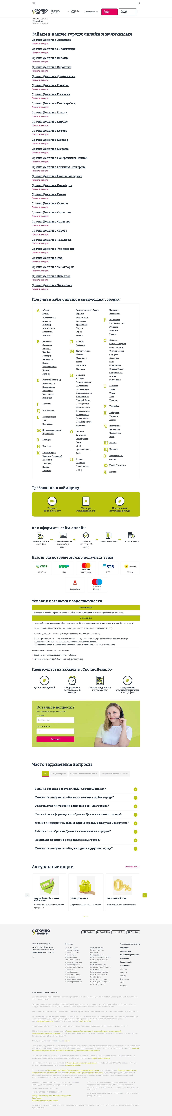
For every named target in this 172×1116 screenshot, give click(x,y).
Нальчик (80, 375)
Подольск (80, 462)
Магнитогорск (83, 351)
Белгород (46, 355)
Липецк (79, 341)
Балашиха (47, 345)
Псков (79, 470)
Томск (112, 393)
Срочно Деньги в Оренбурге (52, 185)
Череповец (114, 429)
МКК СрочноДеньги (39, 19)
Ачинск (46, 335)
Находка (80, 378)
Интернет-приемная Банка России (86, 1070)
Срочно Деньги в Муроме (50, 148)
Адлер (45, 313)
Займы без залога (97, 970)
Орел (78, 446)
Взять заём (124, 958)
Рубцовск (113, 327)
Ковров (45, 467)
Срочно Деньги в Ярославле (52, 285)
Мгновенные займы (72, 960)
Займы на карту (71, 957)
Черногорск (115, 433)
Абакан (45, 310)
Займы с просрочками (73, 982)
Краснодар (81, 321)
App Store (135, 932)
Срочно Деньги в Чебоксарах (53, 266)
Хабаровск (114, 412)
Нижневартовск (84, 393)
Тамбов (113, 389)
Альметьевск (49, 317)
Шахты (112, 442)
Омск (78, 442)
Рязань (112, 334)
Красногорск (82, 317)
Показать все (131, 867)
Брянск (45, 374)
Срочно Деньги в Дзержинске (53, 76)
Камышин (47, 460)
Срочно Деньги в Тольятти (51, 239)
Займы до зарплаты (72, 965)
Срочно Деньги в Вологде (50, 57)
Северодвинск (116, 347)
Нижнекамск (82, 396)
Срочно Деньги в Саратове (51, 221)
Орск (78, 453)
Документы (124, 979)
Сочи (111, 361)
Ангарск (46, 321)
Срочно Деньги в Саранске (51, 212)
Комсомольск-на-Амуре (87, 310)
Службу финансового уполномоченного (82, 1063)
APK (120, 932)
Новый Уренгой (83, 422)
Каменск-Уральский (52, 456)
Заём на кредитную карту (99, 972)
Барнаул (46, 348)
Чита (111, 436)
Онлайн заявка (107, 12)
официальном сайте (73, 1065)
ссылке (67, 1041)
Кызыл (79, 335)
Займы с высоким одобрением (97, 951)
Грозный (46, 403)
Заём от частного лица (98, 979)
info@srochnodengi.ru (43, 944)
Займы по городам (72, 952)
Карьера (123, 969)
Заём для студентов (97, 984)
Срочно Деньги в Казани (50, 112)
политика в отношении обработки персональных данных (78, 1051)
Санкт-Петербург (117, 343)
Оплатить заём (75, 11)
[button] (145, 895)
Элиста (112, 459)
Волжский (47, 398)
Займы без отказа (72, 972)
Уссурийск (114, 406)
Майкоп (80, 354)
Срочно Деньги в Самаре (50, 203)
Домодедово (48, 410)
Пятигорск (114, 313)
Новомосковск (83, 407)
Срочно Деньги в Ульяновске (53, 248)
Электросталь (116, 455)
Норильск (80, 425)
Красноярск (81, 324)
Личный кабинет (124, 12)
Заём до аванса (71, 977)
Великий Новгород (51, 379)
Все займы (69, 944)
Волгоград (47, 390)
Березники (47, 359)
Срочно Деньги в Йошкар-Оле (53, 103)
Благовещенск (49, 366)
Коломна (46, 470)
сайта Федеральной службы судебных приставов (84, 1073)
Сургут (112, 376)
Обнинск (80, 431)
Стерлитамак (116, 372)
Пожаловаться (91, 12)
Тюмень (113, 400)
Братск (45, 370)
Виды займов (38, 21)
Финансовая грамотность (130, 944)
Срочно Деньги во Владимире (53, 48)
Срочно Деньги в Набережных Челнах (59, 157)
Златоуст (46, 439)
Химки (112, 420)
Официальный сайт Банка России (59, 1070)
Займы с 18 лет (70, 970)
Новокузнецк (82, 403)
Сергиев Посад (116, 351)
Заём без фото (95, 977)
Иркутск (46, 446)
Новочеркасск (83, 418)
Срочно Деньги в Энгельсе (51, 276)
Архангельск (48, 328)
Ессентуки (47, 424)
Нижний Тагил (83, 400)
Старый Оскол (116, 369)
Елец (44, 420)
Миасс (79, 361)
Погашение (124, 947)
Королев (80, 313)
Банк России (37, 1098)
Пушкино (114, 310)
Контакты (124, 985)
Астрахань (47, 331)
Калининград (49, 452)
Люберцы (80, 345)
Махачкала (81, 358)
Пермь (79, 459)
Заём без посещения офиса (100, 957)
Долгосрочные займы (73, 979)
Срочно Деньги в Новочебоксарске (57, 176)
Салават (113, 340)
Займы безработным (98, 965)
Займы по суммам (72, 950)
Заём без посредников (98, 974)
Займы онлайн (70, 955)
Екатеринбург (49, 417)
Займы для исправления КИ (100, 967)
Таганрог (113, 385)
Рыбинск (113, 330)
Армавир (46, 324)
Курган (79, 328)
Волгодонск (48, 394)
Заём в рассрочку (96, 955)
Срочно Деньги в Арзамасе (51, 39)
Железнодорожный (51, 430)
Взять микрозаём (71, 947)
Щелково (113, 449)
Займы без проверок (73, 974)
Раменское (114, 319)
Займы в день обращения (99, 982)
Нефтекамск (82, 385)
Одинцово (81, 435)
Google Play (105, 932)
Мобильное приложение (129, 955)
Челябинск (114, 425)
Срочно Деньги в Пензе (49, 194)
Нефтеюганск (82, 389)
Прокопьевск (82, 466)
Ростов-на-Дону (116, 323)
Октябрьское (82, 438)
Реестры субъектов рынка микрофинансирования (51, 1096)
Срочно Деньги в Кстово (49, 130)
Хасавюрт (114, 416)
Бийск (45, 363)
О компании (125, 966)
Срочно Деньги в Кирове (50, 121)
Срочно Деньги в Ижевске (51, 94)
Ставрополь (115, 365)
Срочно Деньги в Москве (50, 139)
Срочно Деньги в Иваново (50, 85)
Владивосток (48, 383)
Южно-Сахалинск (117, 465)
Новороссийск (83, 411)
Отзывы (123, 976)
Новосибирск (82, 414)
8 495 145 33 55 (85, 1021)
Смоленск (114, 358)
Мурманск (81, 365)
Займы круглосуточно (73, 962)
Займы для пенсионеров (74, 967)
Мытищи (80, 369)
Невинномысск (83, 382)
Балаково (46, 341)
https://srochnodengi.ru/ (101, 1058)
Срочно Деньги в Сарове (49, 230)
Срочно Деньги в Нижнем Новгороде (59, 167)
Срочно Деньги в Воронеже (51, 67)
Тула (111, 396)
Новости (123, 972)
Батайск (46, 352)
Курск (79, 331)
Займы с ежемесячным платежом (99, 961)
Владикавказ (48, 387)
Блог (122, 982)
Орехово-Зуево (83, 449)
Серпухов (113, 354)
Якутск (112, 471)
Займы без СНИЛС (97, 947)
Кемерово (47, 463)
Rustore (90, 932)
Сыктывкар (115, 379)
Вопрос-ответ (125, 951)
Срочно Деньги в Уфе (47, 257)
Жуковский (48, 433)
